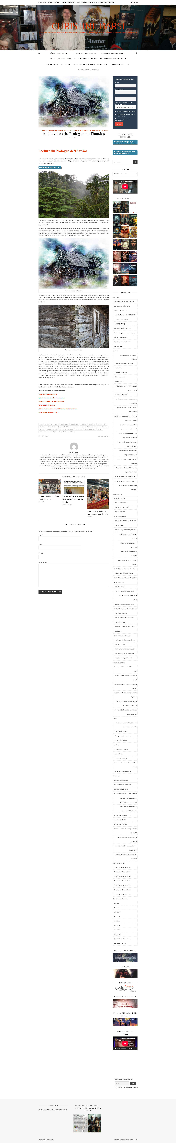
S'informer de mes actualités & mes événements (125, 115)
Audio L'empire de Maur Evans (124, 617)
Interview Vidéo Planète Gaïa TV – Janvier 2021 (126, 848)
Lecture (82, 427)
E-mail (40, 544)
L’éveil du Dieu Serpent (59, 53)
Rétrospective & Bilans (120, 899)
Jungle (60, 427)
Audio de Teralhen (119, 498)
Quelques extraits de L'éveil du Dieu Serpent (127, 410)
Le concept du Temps (121, 749)
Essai (114, 718)
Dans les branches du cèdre (124, 363)
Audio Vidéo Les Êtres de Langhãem (125, 578)
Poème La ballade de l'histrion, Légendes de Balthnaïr (127, 435)
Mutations (96, 427)
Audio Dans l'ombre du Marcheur (125, 521)
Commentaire (42, 562)
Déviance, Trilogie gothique (61, 59)
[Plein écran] (135, 1048)
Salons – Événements (120, 337)
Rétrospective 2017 (120, 943)
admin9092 (45, 436)
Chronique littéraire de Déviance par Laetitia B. (125, 686)
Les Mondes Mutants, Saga (112, 53)
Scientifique (53, 432)
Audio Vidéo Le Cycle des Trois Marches (127, 562)
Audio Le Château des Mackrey (124, 649)
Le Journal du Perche (121, 319)
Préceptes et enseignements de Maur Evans (126, 401)
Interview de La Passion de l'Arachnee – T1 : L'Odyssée (128, 800)
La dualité (118, 368)
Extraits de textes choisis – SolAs (124, 481)
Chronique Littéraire (119, 663)
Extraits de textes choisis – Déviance (128, 357)
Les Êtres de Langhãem (88, 59)
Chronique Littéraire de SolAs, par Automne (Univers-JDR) (126, 703)
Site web (41, 553)
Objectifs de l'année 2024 (122, 890)
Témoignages (118, 346)
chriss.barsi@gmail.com (46, 405)
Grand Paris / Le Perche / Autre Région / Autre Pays (124, 103)
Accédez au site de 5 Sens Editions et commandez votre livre (125, 142)
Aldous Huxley (49, 424)
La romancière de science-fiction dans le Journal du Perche (73, 499)
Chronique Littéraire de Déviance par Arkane (125, 669)
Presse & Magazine (120, 310)
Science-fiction (43, 432)
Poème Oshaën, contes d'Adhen (125, 476)
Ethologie (83, 424)
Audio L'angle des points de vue (125, 640)
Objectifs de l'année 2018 (122, 867)
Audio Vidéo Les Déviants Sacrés (124, 569)
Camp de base (74, 424)
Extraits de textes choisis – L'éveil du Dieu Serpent (126, 388)
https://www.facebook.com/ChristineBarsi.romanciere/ (57, 409)
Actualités (44, 130)
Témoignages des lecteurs (105, 2)
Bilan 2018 (117, 907)
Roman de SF (79, 429)
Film (105, 424)
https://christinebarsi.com (47, 394)
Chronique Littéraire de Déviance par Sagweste (125, 695)
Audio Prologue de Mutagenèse (125, 530)
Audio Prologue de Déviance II (124, 653)
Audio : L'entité (119, 586)
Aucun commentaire (103, 436)
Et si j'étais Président (120, 731)
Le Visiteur (118, 631)
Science (100, 429)
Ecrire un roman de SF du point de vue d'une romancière (126, 725)
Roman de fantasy (52, 429)
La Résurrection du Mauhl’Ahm (113, 59)
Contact (57, 2)
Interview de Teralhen (121, 824)
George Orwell (52, 427)
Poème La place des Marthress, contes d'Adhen (127, 444)
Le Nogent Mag (120, 324)
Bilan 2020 (117, 916)
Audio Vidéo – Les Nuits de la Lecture (128, 536)
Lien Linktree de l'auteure (122, 306)
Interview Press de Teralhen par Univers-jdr (127, 839)
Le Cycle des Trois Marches (85, 53)
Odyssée (104, 427)
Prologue (42, 429)
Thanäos (65, 432)
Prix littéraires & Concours (122, 328)
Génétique (42, 427)
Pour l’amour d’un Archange (59, 64)
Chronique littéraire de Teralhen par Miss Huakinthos (126, 712)
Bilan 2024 (117, 934)
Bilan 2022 (117, 925)
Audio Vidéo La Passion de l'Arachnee (64, 130)
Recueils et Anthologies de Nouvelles (89, 64)
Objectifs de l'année (119, 863)
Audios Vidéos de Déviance (122, 636)
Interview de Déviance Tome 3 (123, 784)
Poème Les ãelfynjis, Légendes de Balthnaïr (126, 461)
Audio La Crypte (120, 644)
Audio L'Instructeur (121, 503)
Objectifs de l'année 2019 (122, 872)
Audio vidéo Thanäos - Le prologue (94, 130)
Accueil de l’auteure (118, 64)
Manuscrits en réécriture (88, 70)
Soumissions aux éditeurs (122, 342)
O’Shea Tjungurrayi (121, 394)
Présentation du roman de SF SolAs (128, 597)
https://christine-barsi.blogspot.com (51, 401)
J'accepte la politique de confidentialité (122, 119)
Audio (56, 424)
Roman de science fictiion (66, 429)
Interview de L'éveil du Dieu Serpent (125, 793)
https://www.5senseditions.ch (48, 412)
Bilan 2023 (117, 930)
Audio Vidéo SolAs (119, 582)
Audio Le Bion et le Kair (122, 507)
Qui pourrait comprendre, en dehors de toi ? (125, 765)
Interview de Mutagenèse (122, 815)
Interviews (116, 776)
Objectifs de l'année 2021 (122, 881)
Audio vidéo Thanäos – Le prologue (129, 553)
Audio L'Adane (119, 525)
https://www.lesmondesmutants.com (51, 398)
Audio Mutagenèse (120, 516)
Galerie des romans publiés (71, 2)
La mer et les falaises (120, 740)
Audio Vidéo (64, 424)
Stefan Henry (119, 381)
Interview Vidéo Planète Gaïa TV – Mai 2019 (126, 857)
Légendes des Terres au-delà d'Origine (127, 487)
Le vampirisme (118, 754)
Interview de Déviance (121, 780)
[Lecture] (115, 1048)
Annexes (115, 351)
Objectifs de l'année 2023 (122, 885)
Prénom (117, 82)
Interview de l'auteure (121, 789)
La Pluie (116, 745)
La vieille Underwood (121, 372)
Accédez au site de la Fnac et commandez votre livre (124, 152)
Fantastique (92, 424)
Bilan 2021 (117, 921)
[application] (125, 1043)
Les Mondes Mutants (88, 2)
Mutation (89, 427)
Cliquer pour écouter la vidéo (50, 167)
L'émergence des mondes (122, 736)
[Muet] (132, 1048)
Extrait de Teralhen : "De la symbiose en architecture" (128, 427)
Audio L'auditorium (121, 613)
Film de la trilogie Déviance (123, 658)
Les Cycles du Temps (120, 758)
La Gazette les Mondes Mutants (125, 315)
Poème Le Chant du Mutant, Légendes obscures (128, 453)
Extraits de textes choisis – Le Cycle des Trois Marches (125, 418)
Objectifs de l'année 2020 (122, 876)
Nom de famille (119, 89)
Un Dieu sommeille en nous (122, 771)
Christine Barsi (88, 25)
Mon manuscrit (119, 377)
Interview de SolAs (120, 820)
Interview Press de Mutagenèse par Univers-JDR (125, 831)
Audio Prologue (120, 622)
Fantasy (100, 424)
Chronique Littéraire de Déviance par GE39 (125, 678)
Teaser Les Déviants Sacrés (124, 573)
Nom (40, 535)
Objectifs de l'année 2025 (122, 894)
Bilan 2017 (117, 903)
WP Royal (50, 1139)
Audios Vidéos (117, 494)
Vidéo (71, 432)
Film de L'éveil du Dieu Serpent (124, 626)
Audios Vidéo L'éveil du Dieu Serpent (125, 609)
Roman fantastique (90, 429)
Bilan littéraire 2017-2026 (122, 939)
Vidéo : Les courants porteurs (124, 604)
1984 (41, 424)
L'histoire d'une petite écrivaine (124, 301)
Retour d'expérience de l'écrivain (124, 333)
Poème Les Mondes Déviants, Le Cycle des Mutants (126, 470)
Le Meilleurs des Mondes (70, 427)
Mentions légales (119, 1139)
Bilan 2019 (117, 912)
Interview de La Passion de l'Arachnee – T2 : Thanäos (128, 809)
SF (59, 432)
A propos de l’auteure (45, 2)
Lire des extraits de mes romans (126, 111)
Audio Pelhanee (120, 512)
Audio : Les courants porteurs (124, 591)
